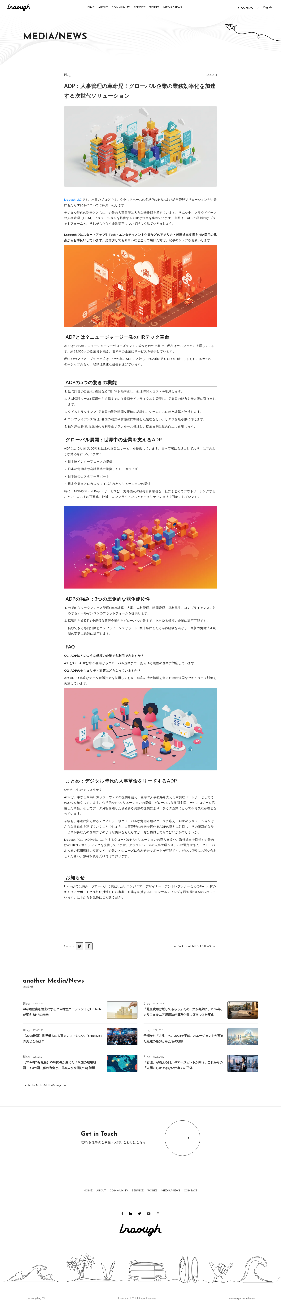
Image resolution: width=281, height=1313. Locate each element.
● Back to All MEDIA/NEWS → (194, 946)
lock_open (158, 1213)
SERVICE (138, 1190)
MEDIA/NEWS (170, 1190)
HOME (88, 1190)
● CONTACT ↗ (248, 8)
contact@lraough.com (242, 1298)
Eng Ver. (268, 7)
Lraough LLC (73, 199)
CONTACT (190, 1190)
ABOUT (101, 1190)
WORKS (152, 1190)
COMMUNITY (119, 1190)
